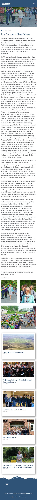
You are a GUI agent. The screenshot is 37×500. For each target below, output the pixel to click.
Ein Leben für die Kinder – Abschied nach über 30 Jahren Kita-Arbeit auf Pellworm (18, 466)
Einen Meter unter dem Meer (13, 352)
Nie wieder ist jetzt (9, 437)
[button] (33, 3)
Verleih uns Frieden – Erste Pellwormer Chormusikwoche (17, 381)
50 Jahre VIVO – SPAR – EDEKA (14, 410)
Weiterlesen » (6, 357)
